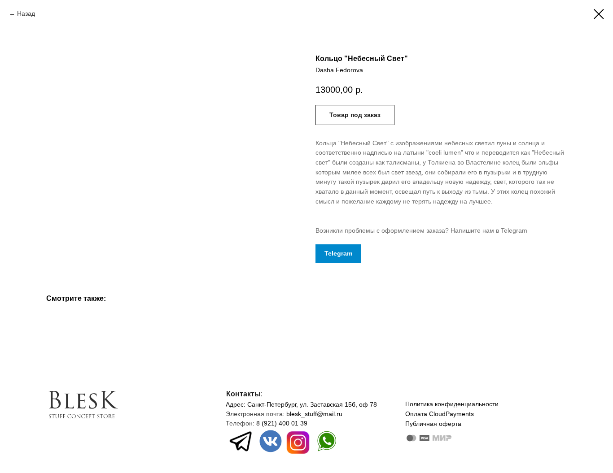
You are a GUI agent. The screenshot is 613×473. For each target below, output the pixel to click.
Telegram (338, 253)
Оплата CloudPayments (439, 413)
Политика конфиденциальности (452, 404)
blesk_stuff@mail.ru (314, 413)
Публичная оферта (433, 423)
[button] (354, 115)
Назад (26, 13)
